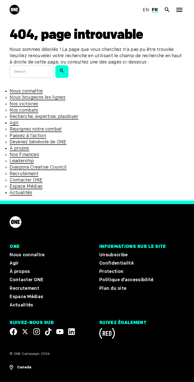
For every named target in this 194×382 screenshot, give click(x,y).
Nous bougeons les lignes (37, 97)
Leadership (22, 161)
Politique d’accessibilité (126, 279)
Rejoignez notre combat (36, 129)
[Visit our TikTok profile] (48, 331)
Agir (14, 122)
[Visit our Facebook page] (13, 331)
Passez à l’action (28, 135)
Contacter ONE (26, 180)
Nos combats (24, 110)
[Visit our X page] (25, 331)
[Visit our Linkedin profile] (71, 331)
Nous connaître (26, 91)
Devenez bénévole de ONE (38, 142)
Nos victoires (24, 104)
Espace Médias (26, 186)
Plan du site (112, 288)
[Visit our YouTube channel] (60, 331)
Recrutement (24, 173)
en (146, 10)
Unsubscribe (113, 255)
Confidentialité (116, 263)
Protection (111, 271)
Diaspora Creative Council (38, 167)
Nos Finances (24, 154)
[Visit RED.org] (107, 334)
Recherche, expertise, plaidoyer (44, 116)
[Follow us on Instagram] (36, 331)
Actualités (21, 192)
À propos (19, 148)
